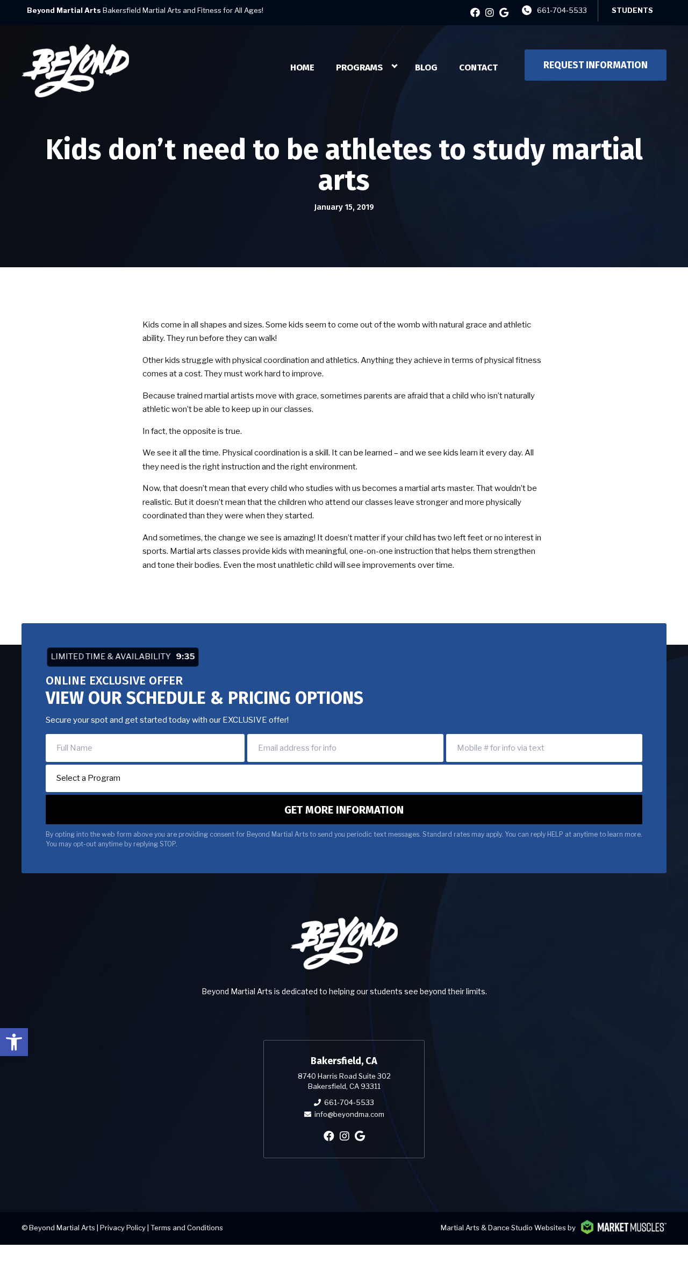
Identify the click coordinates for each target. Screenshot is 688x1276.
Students (632, 10)
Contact (478, 67)
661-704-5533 (562, 10)
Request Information (595, 65)
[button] (14, 1042)
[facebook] (475, 12)
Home (302, 67)
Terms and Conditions (186, 1227)
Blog (426, 67)
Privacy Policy (123, 1227)
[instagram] (489, 12)
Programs (359, 67)
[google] (503, 12)
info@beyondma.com (349, 1114)
